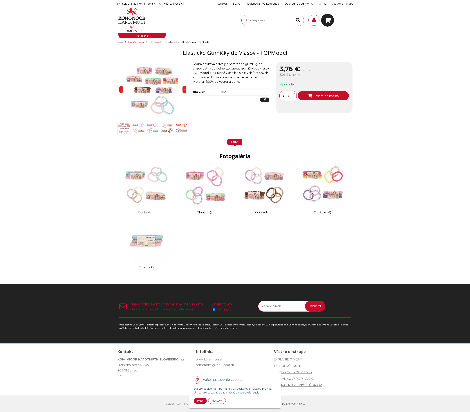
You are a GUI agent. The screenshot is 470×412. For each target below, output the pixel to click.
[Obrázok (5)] (146, 241)
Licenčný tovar (136, 42)
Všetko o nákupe (342, 3)
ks (288, 95)
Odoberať (315, 306)
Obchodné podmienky (299, 3)
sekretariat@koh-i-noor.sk (138, 3)
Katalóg (222, 3)
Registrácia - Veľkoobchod (262, 3)
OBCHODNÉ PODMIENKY (293, 372)
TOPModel (155, 42)
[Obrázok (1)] (146, 186)
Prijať (200, 400)
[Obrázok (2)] (205, 186)
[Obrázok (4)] (323, 186)
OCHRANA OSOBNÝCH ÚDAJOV (298, 385)
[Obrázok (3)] (264, 186)
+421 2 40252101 (174, 3)
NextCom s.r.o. (295, 403)
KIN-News (223, 309)
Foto (234, 142)
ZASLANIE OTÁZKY (288, 359)
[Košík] (328, 20)
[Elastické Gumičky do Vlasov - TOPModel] (153, 89)
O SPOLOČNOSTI (287, 366)
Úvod (120, 42)
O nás (322, 3)
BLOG (236, 3)
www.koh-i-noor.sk (209, 359)
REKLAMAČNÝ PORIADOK (293, 378)
